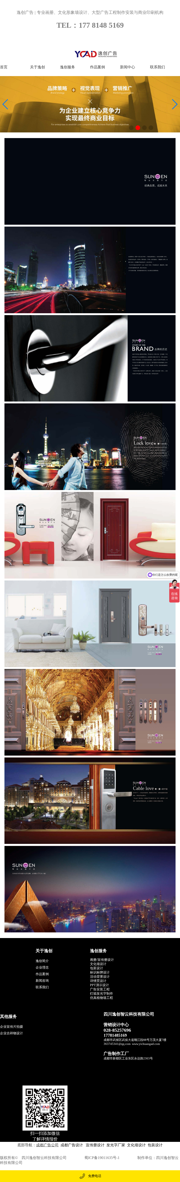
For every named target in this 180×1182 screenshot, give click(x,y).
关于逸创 (37, 67)
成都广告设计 (71, 1145)
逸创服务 (67, 67)
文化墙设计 (136, 1145)
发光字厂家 (115, 1145)
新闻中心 (127, 67)
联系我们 (157, 67)
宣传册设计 (95, 1145)
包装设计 (155, 1145)
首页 (4, 67)
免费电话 (94, 1176)
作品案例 (97, 67)
